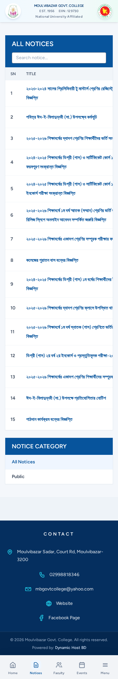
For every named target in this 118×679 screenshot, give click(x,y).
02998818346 (64, 574)
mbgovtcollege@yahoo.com (64, 589)
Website (64, 603)
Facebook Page (64, 618)
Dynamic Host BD (70, 647)
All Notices (23, 462)
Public (18, 476)
